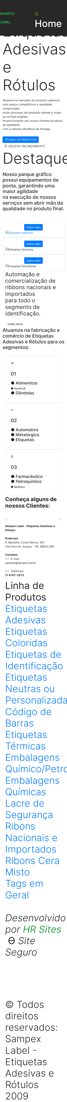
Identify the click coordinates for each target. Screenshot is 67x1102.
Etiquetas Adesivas (26, 614)
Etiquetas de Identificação (34, 660)
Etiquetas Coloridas (26, 637)
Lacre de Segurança (29, 808)
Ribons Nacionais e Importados (31, 837)
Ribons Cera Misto (32, 866)
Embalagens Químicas (32, 786)
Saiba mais (33, 227)
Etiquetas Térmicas (26, 740)
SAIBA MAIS (15, 324)
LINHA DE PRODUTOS (22, 139)
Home (48, 23)
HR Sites (42, 929)
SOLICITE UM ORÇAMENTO (26, 146)
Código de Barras (28, 717)
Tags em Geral (24, 889)
